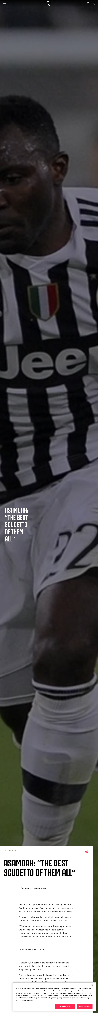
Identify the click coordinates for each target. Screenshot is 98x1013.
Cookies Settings (65, 1006)
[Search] (89, 4)
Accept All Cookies (84, 1006)
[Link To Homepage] (48, 3)
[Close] (92, 985)
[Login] (94, 4)
